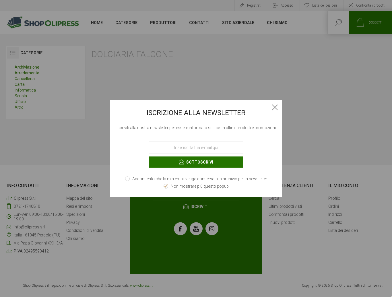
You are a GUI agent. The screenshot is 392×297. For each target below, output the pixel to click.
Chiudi (275, 107)
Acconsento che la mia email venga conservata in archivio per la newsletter (199, 178)
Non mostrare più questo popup (200, 186)
